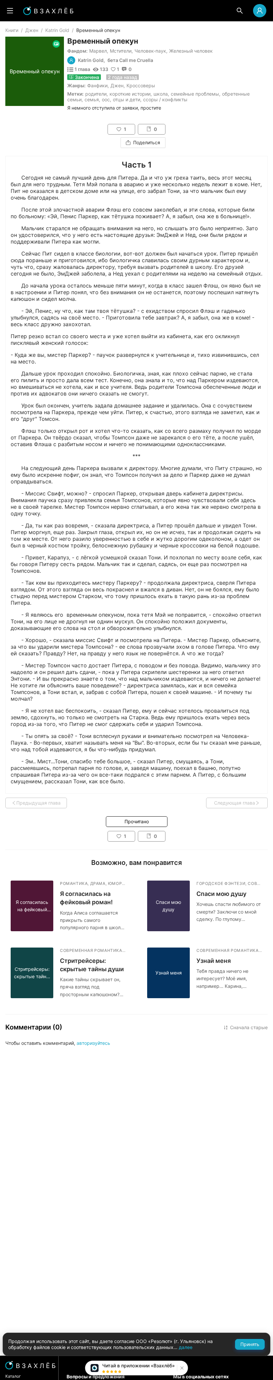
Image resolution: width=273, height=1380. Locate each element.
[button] (181, 1368)
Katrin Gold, (91, 60)
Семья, (92, 99)
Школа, (161, 94)
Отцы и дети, (127, 99)
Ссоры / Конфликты (165, 99)
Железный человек (191, 51)
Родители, (96, 94)
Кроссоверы (141, 85)
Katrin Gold (57, 30)
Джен (31, 30)
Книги (11, 30)
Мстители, (121, 51)
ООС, (106, 99)
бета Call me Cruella (130, 60)
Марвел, (98, 51)
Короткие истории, (131, 94)
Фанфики (97, 85)
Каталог (13, 1376)
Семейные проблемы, (195, 94)
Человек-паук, (151, 51)
